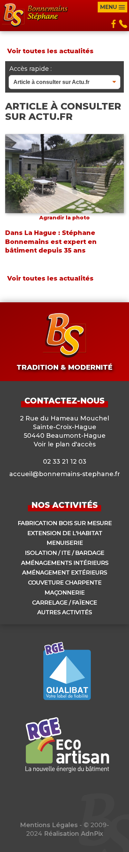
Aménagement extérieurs (64, 572)
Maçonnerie (64, 592)
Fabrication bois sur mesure (65, 523)
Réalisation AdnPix (73, 833)
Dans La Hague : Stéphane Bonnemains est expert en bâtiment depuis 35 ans (51, 241)
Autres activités (64, 612)
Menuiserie (64, 542)
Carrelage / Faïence (64, 602)
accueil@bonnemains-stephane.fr (64, 474)
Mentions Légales (49, 825)
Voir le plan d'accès (65, 444)
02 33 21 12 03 (64, 461)
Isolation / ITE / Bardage (64, 552)
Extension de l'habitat (64, 533)
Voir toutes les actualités (50, 51)
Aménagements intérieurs (64, 562)
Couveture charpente (64, 582)
